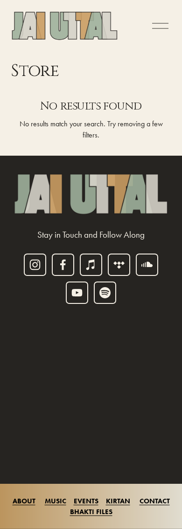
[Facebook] (63, 265)
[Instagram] (35, 265)
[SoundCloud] (147, 265)
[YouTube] (77, 293)
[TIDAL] (119, 265)
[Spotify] (105, 293)
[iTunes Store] (91, 265)
